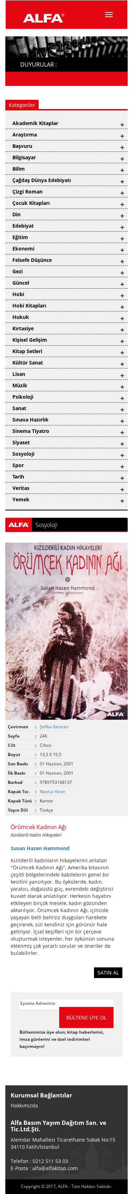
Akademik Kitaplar (35, 123)
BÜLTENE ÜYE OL (86, 1017)
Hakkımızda (24, 1105)
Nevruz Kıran (53, 792)
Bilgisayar (24, 157)
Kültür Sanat (27, 362)
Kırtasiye (23, 328)
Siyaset (21, 442)
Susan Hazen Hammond (40, 848)
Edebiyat (23, 225)
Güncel (20, 282)
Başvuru (22, 146)
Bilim (18, 168)
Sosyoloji (23, 453)
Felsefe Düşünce (32, 260)
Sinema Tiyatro (30, 431)
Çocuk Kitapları (31, 203)
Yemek (20, 499)
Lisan (18, 374)
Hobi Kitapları (29, 305)
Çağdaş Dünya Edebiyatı (41, 180)
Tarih (18, 476)
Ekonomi (23, 248)
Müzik (19, 385)
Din (16, 214)
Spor (18, 465)
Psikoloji (22, 396)
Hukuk (20, 317)
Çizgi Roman (27, 191)
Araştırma (24, 134)
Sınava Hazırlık (30, 419)
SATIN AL (108, 972)
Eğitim (20, 237)
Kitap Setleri (27, 351)
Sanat (19, 408)
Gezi (17, 271)
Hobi (18, 294)
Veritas (20, 488)
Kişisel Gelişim (29, 339)
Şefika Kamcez (55, 727)
